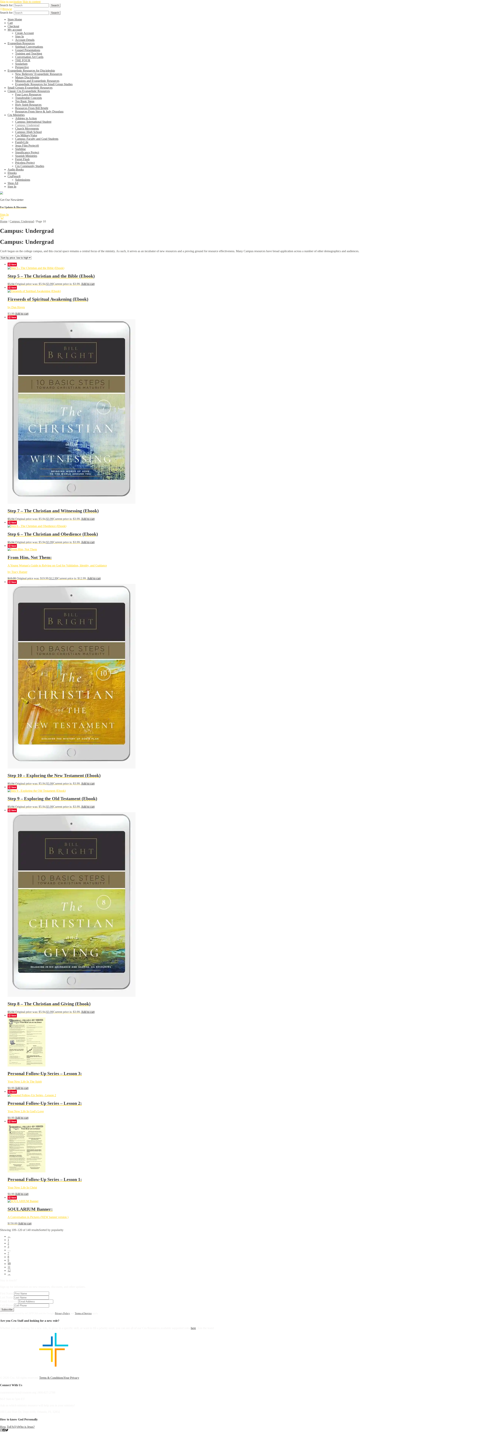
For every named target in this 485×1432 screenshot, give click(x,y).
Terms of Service (83, 1313)
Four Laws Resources (28, 94)
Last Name (6, 1297)
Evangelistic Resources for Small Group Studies (44, 84)
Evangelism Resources (21, 43)
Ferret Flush (22, 159)
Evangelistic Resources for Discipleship (31, 70)
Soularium (21, 63)
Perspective (22, 67)
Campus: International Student (33, 121)
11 (9, 1267)
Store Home (15, 19)
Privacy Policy (62, 1313)
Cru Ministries (16, 115)
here (193, 1328)
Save (13, 264)
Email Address (8, 1301)
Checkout (13, 26)
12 (9, 1270)
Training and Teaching (28, 53)
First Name (6, 1293)
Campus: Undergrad (27, 125)
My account (15, 29)
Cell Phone (6, 1305)
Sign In (19, 36)
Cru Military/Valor (26, 135)
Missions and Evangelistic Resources (37, 80)
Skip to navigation (11, 1)
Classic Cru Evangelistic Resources (29, 91)
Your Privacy (71, 1377)
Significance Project (27, 152)
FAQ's (14, 1426)
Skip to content (32, 1)
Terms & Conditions (51, 1377)
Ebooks (12, 173)
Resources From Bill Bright (31, 108)
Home (3, 221)
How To (5, 1426)
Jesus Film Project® (27, 145)
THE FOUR (22, 60)
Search (55, 5)
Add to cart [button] (88, 284)
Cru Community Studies (29, 166)
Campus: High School (28, 132)
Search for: (6, 5)
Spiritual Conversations (29, 46)
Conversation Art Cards (29, 57)
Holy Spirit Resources (28, 104)
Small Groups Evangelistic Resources (30, 87)
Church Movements (27, 128)
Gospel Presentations (27, 50)
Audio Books (16, 169)
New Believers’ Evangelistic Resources (38, 74)
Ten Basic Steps (24, 101)
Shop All (13, 183)
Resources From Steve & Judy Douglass (39, 111)
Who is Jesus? (26, 1426)
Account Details (24, 39)
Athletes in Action (26, 118)
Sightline (20, 149)
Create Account (24, 33)
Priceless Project (25, 162)
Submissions (22, 179)
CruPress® (14, 176)
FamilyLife (21, 142)
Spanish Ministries (26, 155)
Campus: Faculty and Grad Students (36, 138)
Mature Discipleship (27, 77)
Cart (10, 22)
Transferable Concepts (28, 97)
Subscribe (7, 1309)
